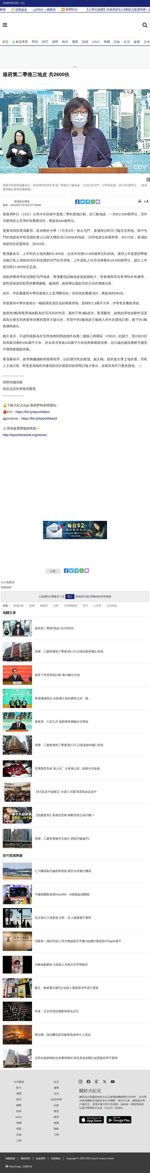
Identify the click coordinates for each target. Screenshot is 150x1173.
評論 (117, 42)
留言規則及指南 (6, 587)
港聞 (55, 42)
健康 (137, 42)
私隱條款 (56, 1158)
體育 (56, 1111)
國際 (75, 42)
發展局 (44, 605)
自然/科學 (56, 1099)
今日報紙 (19, 1081)
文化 (147, 42)
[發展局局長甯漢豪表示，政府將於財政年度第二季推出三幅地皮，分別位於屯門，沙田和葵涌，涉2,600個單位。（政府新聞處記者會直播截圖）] (75, 131)
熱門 (45, 42)
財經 (85, 42)
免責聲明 (40, 1158)
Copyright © (73, 1158)
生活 (127, 42)
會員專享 (22, 42)
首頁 (5, 42)
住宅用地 (112, 605)
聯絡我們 (25, 1158)
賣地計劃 (18, 605)
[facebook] (88, 1081)
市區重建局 (70, 605)
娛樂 (56, 1122)
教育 (56, 1117)
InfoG (96, 42)
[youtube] (112, 1081)
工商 (56, 1134)
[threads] (96, 1081)
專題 (18, 1128)
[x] (104, 1081)
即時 (35, 42)
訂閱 (90, 596)
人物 (18, 1140)
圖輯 (56, 1128)
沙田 (56, 605)
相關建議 (10, 1158)
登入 (69, 596)
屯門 (85, 605)
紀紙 (56, 1105)
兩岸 (65, 42)
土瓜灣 (97, 605)
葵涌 (31, 605)
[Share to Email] (98, 202)
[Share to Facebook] (77, 202)
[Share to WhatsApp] (93, 202)
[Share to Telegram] (87, 202)
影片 (18, 1087)
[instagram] (80, 1081)
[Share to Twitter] (82, 202)
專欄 (107, 42)
